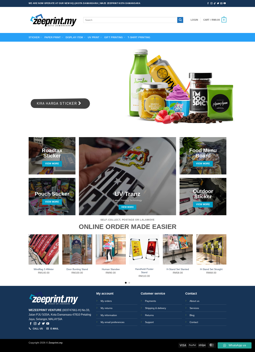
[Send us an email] (221, 3)
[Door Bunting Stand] (77, 249)
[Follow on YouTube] (225, 3)
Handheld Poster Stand (144, 271)
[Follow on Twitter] (218, 3)
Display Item (74, 37)
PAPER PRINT (52, 37)
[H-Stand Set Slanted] (178, 249)
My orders (106, 301)
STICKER (34, 37)
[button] (194, 19)
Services (194, 308)
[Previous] (28, 259)
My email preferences (112, 322)
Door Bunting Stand (77, 269)
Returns (149, 315)
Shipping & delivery (155, 308)
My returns (106, 308)
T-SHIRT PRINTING (139, 37)
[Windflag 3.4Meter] (44, 249)
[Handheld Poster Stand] (144, 249)
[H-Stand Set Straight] (211, 249)
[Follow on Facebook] (208, 3)
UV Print (93, 37)
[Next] (226, 259)
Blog (192, 315)
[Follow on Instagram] (211, 3)
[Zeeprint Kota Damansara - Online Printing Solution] (53, 20)
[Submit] (180, 20)
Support (149, 322)
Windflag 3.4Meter (44, 269)
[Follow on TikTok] (215, 3)
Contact (194, 322)
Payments (150, 301)
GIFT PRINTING (113, 37)
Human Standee (111, 269)
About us (194, 301)
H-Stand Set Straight (211, 269)
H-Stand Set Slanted (178, 269)
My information (109, 315)
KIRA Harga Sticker (56, 103)
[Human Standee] (111, 249)
